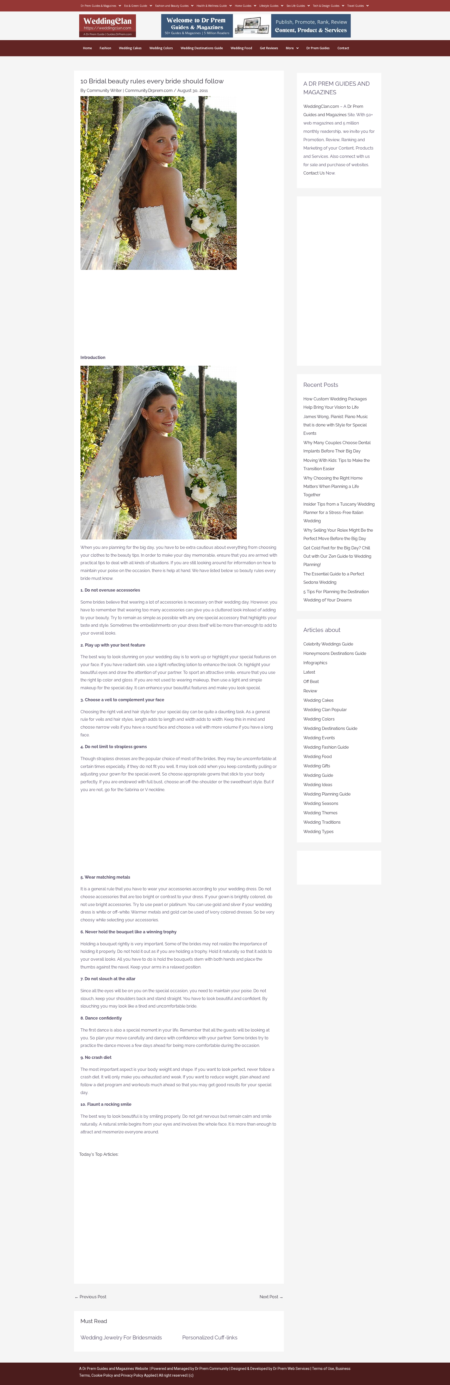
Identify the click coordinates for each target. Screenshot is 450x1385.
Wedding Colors (161, 48)
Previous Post (90, 1296)
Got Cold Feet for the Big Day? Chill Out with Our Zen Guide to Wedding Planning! (337, 556)
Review (310, 690)
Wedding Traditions (322, 822)
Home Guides (243, 6)
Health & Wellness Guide (212, 6)
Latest (309, 672)
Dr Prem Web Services (291, 1369)
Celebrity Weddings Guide (328, 644)
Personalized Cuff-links (210, 1337)
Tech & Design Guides (326, 6)
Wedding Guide (318, 775)
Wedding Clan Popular (325, 709)
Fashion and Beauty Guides (172, 6)
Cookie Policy (102, 1375)
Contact (343, 48)
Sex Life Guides (295, 6)
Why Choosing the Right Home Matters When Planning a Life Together (332, 486)
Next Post (271, 1296)
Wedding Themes (320, 812)
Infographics (315, 662)
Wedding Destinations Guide (202, 48)
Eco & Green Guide (135, 6)
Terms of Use (323, 1369)
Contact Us (314, 173)
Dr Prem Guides (318, 48)
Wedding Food (241, 48)
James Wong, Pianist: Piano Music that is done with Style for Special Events (335, 425)
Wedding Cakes (130, 48)
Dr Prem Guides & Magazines (98, 6)
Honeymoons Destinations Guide (334, 653)
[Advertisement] (178, 314)
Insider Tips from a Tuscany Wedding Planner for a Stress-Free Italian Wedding (339, 512)
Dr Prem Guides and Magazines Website (115, 1369)
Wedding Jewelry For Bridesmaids (121, 1337)
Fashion (105, 48)
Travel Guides (355, 6)
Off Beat (311, 681)
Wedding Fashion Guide (326, 747)
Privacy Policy (132, 1375)
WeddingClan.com (321, 106)
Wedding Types (318, 831)
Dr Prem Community (212, 1369)
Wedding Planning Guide (327, 794)
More (290, 48)
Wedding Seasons (320, 803)
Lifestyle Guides (268, 6)
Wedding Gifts (316, 765)
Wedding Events (319, 737)
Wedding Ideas (317, 784)
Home (87, 48)
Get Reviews (269, 48)
